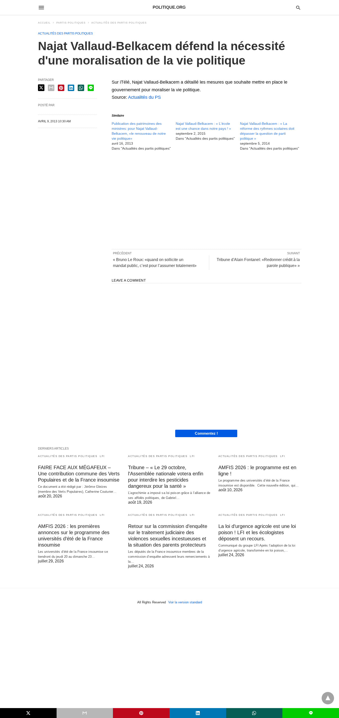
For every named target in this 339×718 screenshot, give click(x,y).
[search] (298, 7)
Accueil (44, 22)
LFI (102, 456)
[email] (85, 713)
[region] (206, 199)
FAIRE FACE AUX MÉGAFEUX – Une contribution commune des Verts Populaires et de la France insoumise (79, 474)
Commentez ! (206, 433)
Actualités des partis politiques (119, 22)
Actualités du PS (144, 97)
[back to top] (328, 698)
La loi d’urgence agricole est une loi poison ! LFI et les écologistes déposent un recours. (257, 532)
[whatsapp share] (81, 88)
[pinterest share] (61, 88)
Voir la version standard (185, 602)
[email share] (51, 88)
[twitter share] (41, 87)
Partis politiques (71, 22)
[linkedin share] (71, 88)
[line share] (91, 88)
